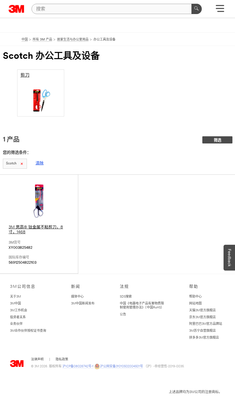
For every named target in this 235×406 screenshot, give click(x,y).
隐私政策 (62, 359)
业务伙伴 (16, 324)
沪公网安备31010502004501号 (121, 366)
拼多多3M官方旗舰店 (204, 337)
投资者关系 (18, 317)
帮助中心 (195, 296)
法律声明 (37, 359)
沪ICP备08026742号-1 (77, 366)
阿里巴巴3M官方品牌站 (205, 324)
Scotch (11, 163)
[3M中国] (16, 9)
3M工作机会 (18, 310)
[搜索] (196, 9)
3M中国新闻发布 (83, 303)
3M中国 (15, 303)
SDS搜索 (126, 296)
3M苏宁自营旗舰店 (202, 331)
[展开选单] (220, 10)
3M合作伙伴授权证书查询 (28, 331)
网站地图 (195, 303)
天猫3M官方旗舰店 (202, 310)
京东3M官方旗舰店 (202, 317)
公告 (123, 314)
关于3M (15, 296)
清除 (40, 163)
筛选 (217, 140)
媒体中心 (77, 296)
